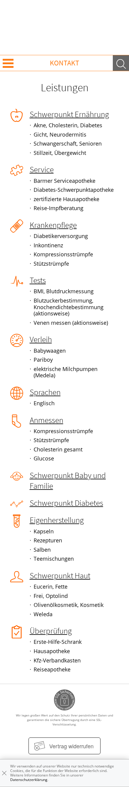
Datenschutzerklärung (28, 779)
